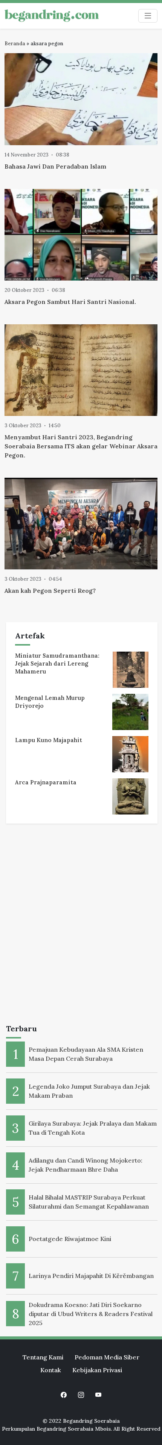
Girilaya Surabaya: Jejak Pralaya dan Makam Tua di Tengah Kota (93, 1128)
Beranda (15, 43)
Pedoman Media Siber (107, 1357)
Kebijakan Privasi (97, 1370)
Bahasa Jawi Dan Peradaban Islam (55, 166)
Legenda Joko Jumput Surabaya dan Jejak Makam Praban (89, 1091)
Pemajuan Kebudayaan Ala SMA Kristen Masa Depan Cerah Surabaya (86, 1054)
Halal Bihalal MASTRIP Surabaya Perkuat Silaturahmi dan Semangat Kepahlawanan (89, 1201)
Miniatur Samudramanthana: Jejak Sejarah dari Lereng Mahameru (57, 663)
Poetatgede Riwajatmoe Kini (70, 1239)
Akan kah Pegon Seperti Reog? (51, 590)
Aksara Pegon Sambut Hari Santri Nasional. (70, 301)
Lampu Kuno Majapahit (48, 740)
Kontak (50, 1370)
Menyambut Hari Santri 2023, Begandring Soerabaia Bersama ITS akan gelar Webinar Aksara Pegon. (81, 446)
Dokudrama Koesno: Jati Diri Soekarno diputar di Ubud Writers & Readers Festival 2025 (91, 1314)
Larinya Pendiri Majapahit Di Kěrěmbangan (91, 1275)
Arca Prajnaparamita (45, 782)
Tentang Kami (43, 1357)
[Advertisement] (81, 925)
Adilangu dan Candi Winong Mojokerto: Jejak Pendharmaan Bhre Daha (85, 1165)
